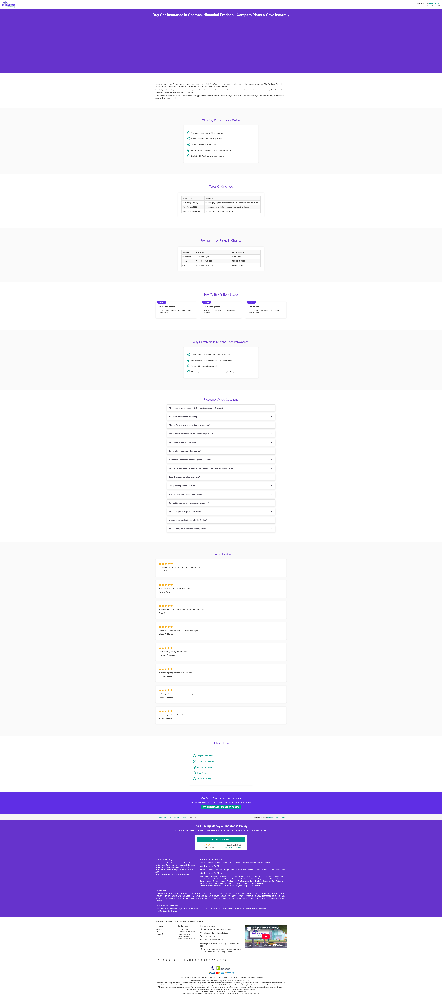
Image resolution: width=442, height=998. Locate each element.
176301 (203, 863)
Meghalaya (261, 879)
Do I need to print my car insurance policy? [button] (187, 528)
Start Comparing (221, 839)
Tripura (202, 879)
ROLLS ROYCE (228, 898)
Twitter (176, 921)
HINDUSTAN (265, 894)
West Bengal (204, 876)
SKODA (238, 898)
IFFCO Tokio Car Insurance (256, 909)
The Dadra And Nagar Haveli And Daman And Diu (256, 881)
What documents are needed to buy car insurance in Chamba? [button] (196, 407)
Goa (251, 885)
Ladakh (238, 883)
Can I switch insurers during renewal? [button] (185, 451)
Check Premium (202, 773)
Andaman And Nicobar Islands (211, 885)
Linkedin (200, 921)
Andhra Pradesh (206, 883)
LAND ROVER (214, 896)
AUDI (171, 894)
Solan (278, 869)
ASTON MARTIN (161, 894)
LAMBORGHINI (201, 896)
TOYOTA (263, 898)
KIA (193, 896)
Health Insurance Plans (186, 938)
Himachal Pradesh (180, 817)
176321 (217, 863)
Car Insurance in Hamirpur (277, 817)
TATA (256, 898)
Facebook (168, 921)
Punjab (246, 885)
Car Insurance (183, 929)
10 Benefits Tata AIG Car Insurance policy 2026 (172, 874)
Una (283, 869)
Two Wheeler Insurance (186, 932)
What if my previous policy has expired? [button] (186, 511)
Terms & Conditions (201, 977)
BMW (185, 894)
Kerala (202, 881)
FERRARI (237, 894)
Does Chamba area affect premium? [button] (184, 477)
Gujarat (243, 879)
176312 (231, 863)
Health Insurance (184, 934)
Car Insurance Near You (211, 859)
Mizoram (216, 881)
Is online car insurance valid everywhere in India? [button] (190, 459)
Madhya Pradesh (258, 883)
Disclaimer (251, 977)
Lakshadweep (234, 879)
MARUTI (241, 896)
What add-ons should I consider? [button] (183, 442)
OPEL (192, 898)
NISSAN (185, 898)
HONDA (274, 894)
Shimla (264, 869)
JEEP (188, 896)
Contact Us (159, 934)
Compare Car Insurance (205, 756)
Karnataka (258, 885)
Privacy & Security (186, 977)
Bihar (278, 879)
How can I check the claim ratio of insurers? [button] (187, 494)
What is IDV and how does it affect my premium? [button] (189, 425)
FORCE (250, 894)
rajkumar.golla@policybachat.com (216, 933)
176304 (253, 863)
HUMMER (282, 894)
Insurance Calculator (204, 767)
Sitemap (260, 977)
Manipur (250, 876)
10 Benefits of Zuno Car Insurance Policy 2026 (172, 867)
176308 (246, 863)
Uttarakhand (278, 876)
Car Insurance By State (211, 872)
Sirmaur (271, 869)
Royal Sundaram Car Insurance (166, 911)
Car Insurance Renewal (205, 761)
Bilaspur (203, 869)
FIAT (244, 894)
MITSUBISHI (160, 898)
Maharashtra (224, 876)
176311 (267, 863)
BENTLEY (178, 894)
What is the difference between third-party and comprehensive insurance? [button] (201, 468)
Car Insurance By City (210, 866)
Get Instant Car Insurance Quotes (221, 807)
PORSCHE (200, 898)
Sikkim (226, 885)
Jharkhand (271, 879)
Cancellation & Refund (238, 977)
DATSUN (229, 894)
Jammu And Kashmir (228, 881)
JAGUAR (181, 896)
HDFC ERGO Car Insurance (210, 909)
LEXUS (223, 896)
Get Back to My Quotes (233, 847)
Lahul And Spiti (248, 869)
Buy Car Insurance (164, 817)
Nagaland (268, 876)
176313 (260, 863)
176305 (210, 863)
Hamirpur (219, 869)
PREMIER (209, 898)
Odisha (224, 879)
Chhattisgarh (258, 876)
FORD (256, 894)
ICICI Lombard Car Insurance (166, 909)
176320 (224, 863)
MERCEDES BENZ (269, 896)
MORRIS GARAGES (173, 898)
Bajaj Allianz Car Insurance (188, 909)
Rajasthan (214, 876)
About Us (158, 929)
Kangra (226, 869)
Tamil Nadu (252, 879)
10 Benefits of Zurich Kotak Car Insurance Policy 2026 (175, 865)
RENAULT (218, 898)
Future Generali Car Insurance (233, 909)
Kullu (240, 869)
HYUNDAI (158, 896)
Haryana (239, 885)
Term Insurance (183, 936)
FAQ (157, 932)
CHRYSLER (211, 894)
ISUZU (174, 896)
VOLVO (282, 898)
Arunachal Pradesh (238, 876)
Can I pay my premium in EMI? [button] (182, 485)
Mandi (258, 869)
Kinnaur (234, 869)
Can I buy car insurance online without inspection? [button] (191, 433)
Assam (209, 881)
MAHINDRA (232, 896)
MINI (283, 896)
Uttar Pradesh (219, 883)
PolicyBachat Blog (163, 859)
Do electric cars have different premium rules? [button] (189, 502)
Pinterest (183, 921)
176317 (238, 863)
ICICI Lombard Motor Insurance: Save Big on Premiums (175, 863)
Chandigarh (229, 883)
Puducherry (280, 881)
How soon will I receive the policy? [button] (183, 416)
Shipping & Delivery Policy (219, 977)
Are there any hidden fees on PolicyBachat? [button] (188, 520)
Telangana (246, 883)
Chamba (211, 869)
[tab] (221, 407)
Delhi (232, 885)
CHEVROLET (200, 894)
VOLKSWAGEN (273, 898)
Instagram (192, 921)
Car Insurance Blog (204, 779)
